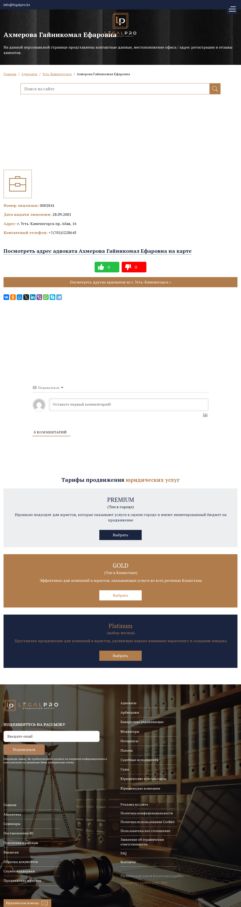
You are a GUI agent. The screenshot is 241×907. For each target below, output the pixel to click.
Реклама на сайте (134, 804)
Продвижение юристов (22, 880)
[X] (26, 297)
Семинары (12, 823)
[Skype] (52, 297)
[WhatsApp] (46, 297)
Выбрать (120, 534)
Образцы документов (21, 861)
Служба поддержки (19, 871)
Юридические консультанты (143, 778)
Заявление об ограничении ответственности (142, 841)
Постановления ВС (19, 833)
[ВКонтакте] (6, 297)
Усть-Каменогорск (57, 74)
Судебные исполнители (139, 759)
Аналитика (12, 814)
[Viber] (39, 297)
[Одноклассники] (13, 297)
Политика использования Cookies (147, 822)
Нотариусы (129, 741)
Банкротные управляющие (142, 722)
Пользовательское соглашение (145, 830)
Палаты (126, 750)
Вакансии (11, 852)
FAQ (123, 853)
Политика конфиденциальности (146, 813)
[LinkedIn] (33, 297)
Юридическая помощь (22, 903)
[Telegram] (59, 297)
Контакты (128, 862)
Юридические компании (140, 788)
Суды (124, 769)
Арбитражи (129, 712)
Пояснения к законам (21, 842)
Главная (10, 74)
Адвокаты (29, 74)
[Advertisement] (120, 137)
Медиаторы (129, 731)
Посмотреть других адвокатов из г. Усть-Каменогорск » (120, 282)
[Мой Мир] (19, 297)
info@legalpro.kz (17, 4)
